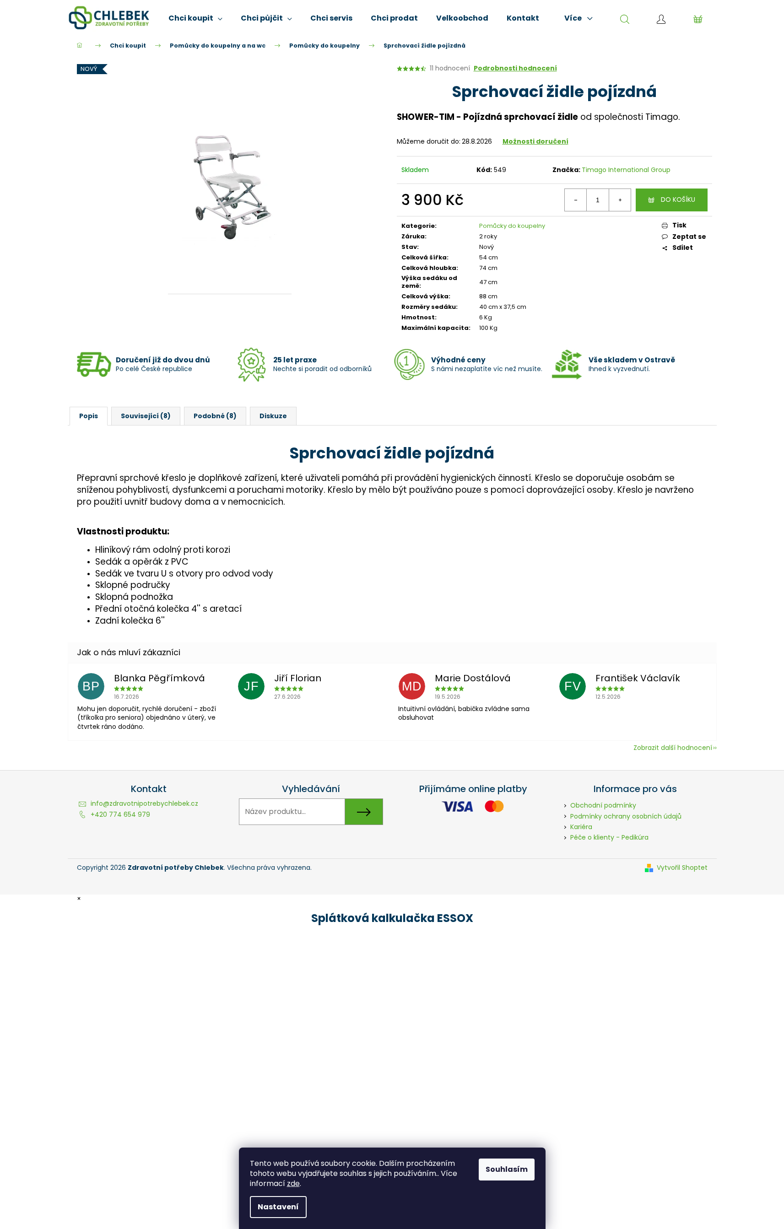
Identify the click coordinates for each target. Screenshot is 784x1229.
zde (293, 1183)
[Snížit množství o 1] (576, 200)
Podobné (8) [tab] (215, 415)
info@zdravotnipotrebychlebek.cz (144, 803)
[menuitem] (195, 18)
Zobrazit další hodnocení (672, 747)
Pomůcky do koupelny (512, 225)
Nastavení (278, 1207)
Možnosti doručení (535, 141)
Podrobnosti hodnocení (515, 68)
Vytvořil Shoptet (682, 867)
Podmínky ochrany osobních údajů (625, 816)
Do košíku (678, 199)
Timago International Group (626, 169)
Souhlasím (507, 1169)
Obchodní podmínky (603, 805)
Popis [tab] (88, 415)
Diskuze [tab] (273, 415)
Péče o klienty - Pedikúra (609, 837)
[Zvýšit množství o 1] (620, 200)
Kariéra (581, 826)
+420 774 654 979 (120, 814)
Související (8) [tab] (146, 415)
